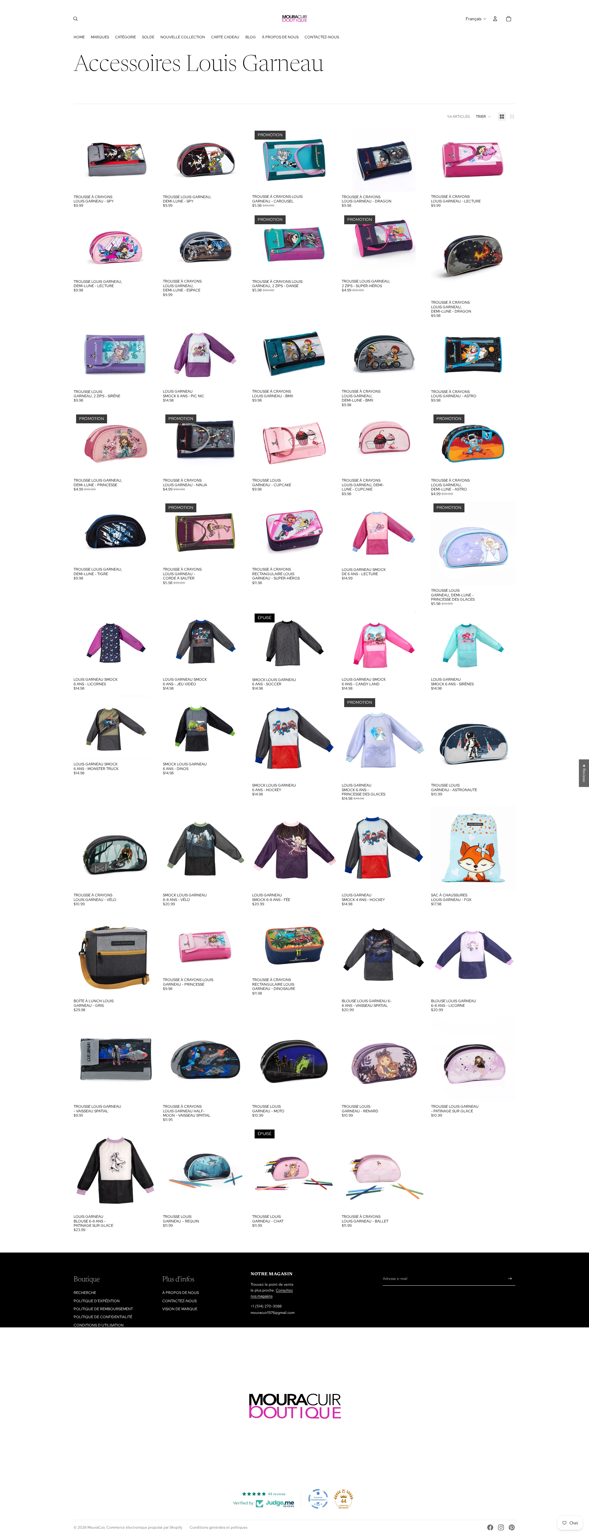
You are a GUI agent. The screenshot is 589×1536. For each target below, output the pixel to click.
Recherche (85, 1292)
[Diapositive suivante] (149, 848)
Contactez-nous (179, 1301)
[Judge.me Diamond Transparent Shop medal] (318, 1499)
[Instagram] (501, 1527)
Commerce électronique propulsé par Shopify (144, 1527)
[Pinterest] (511, 1527)
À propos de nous (180, 1292)
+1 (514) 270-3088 (266, 1306)
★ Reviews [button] (584, 773)
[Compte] (495, 18)
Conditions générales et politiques (218, 1527)
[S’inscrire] (510, 1278)
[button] (483, 116)
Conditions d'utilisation (99, 1325)
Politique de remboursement (103, 1309)
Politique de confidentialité (103, 1317)
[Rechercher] (75, 18)
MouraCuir (96, 1527)
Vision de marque (179, 1309)
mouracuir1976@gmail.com (272, 1312)
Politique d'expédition (97, 1301)
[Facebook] (490, 1527)
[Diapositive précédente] (83, 848)
